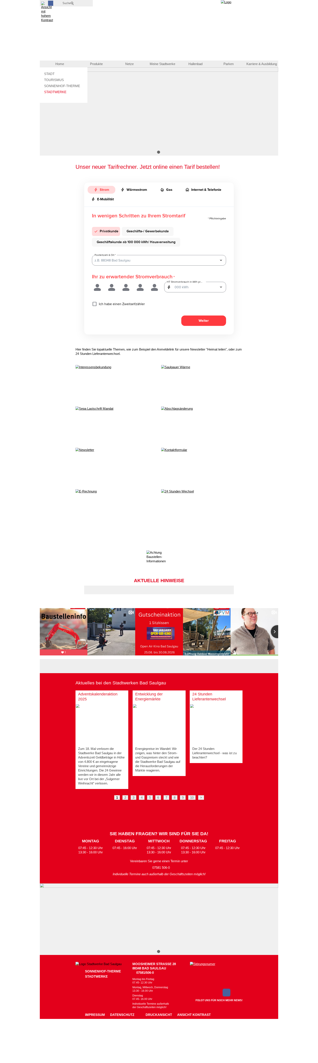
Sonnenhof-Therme (62, 86)
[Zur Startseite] (246, 15)
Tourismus (54, 80)
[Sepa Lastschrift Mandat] (116, 425)
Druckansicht (159, 1015)
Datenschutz (122, 1015)
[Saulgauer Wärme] (202, 384)
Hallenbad (195, 64)
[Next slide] (277, 631)
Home (59, 64)
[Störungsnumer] (216, 974)
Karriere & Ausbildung (261, 64)
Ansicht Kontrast (194, 1015)
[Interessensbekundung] (116, 384)
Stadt (49, 74)
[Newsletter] (116, 467)
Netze (129, 64)
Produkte (96, 64)
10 (192, 797)
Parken (228, 64)
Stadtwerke (55, 92)
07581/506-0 (145, 972)
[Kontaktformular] (202, 467)
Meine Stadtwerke (162, 64)
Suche (67, 3)
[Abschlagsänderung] (202, 425)
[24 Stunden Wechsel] (202, 508)
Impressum (95, 1015)
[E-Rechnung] (116, 508)
